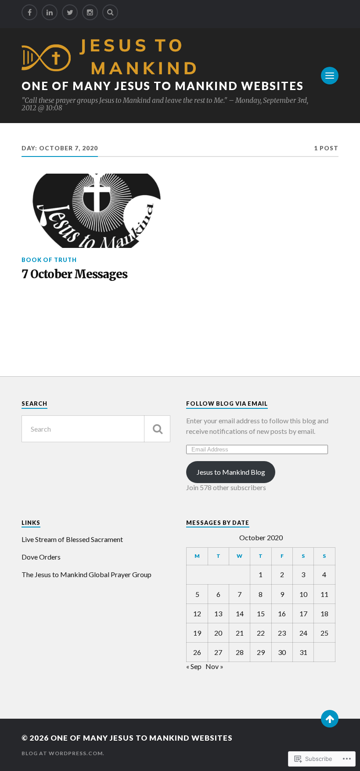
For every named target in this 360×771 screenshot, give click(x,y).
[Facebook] (29, 12)
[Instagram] (90, 12)
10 (303, 594)
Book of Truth (49, 259)
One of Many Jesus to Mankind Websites (163, 85)
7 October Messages (74, 274)
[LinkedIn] (50, 12)
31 (303, 652)
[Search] (110, 12)
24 (303, 633)
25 (324, 633)
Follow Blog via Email (227, 403)
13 (218, 613)
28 (240, 652)
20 (218, 633)
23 (282, 633)
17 (303, 613)
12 (197, 613)
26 (197, 652)
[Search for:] (96, 428)
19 (197, 633)
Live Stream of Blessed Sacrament (72, 539)
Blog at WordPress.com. (63, 753)
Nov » (214, 666)
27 (218, 652)
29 (261, 652)
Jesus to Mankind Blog (231, 472)
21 (240, 633)
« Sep (194, 666)
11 (324, 594)
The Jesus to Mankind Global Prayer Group (86, 574)
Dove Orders (41, 557)
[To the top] (329, 718)
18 (324, 613)
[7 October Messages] (96, 211)
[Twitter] (70, 12)
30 (282, 652)
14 (240, 613)
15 (261, 613)
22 (261, 633)
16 (282, 613)
